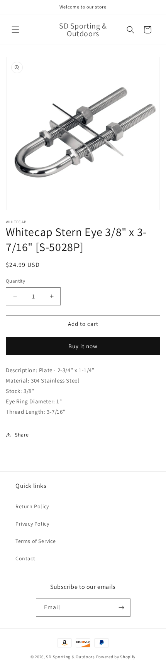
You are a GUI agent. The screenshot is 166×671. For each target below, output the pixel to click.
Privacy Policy (32, 523)
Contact (25, 558)
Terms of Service (35, 541)
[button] (15, 29)
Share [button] (22, 434)
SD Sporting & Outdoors (70, 656)
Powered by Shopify (116, 656)
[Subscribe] (121, 608)
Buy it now (83, 346)
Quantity (15, 281)
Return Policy (32, 506)
